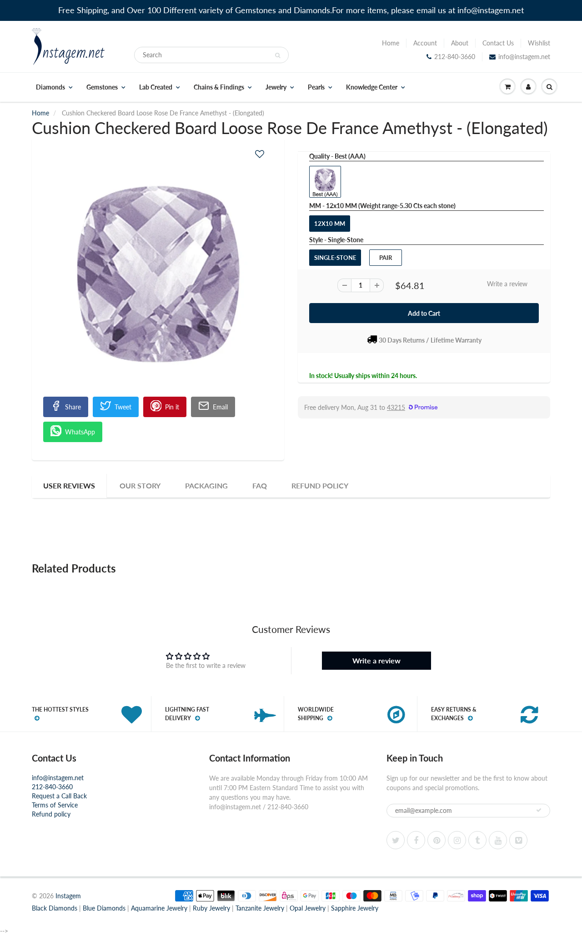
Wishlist (539, 43)
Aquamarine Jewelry (159, 908)
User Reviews (69, 485)
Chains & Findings (219, 87)
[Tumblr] (477, 840)
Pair (385, 257)
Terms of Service (55, 805)
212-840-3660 (454, 56)
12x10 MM (329, 223)
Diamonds (50, 87)
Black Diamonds (54, 908)
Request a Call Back (59, 796)
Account (425, 43)
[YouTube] (498, 840)
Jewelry (276, 87)
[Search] (278, 55)
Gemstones (102, 87)
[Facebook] (416, 840)
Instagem (68, 896)
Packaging (206, 485)
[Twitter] (395, 840)
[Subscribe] (539, 810)
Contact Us (498, 43)
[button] (260, 154)
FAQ (259, 485)
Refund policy (51, 814)
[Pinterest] (436, 840)
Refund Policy (319, 485)
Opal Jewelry (308, 908)
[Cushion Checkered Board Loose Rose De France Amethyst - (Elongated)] (158, 274)
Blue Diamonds (104, 908)
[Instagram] (457, 840)
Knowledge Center (371, 87)
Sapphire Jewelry (354, 908)
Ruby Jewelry (211, 908)
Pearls (316, 87)
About (459, 43)
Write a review (507, 284)
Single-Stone (335, 257)
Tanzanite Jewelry (260, 908)
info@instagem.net (524, 56)
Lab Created (155, 87)
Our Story (140, 485)
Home (390, 43)
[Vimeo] (518, 840)
